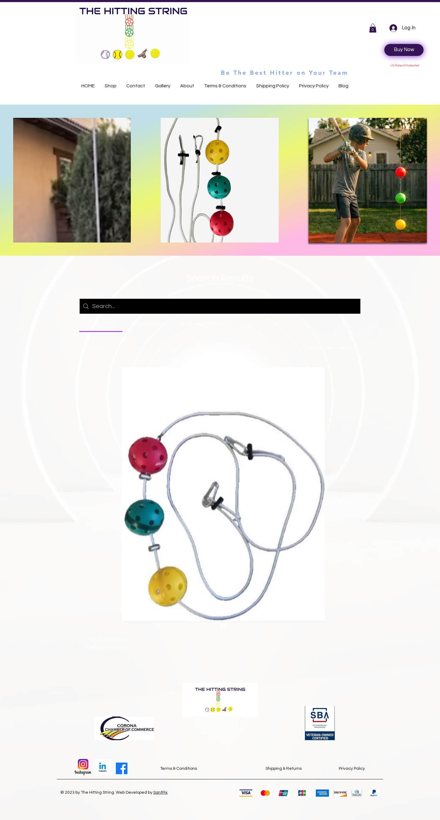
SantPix (160, 792)
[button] (373, 28)
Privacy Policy (352, 768)
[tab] (100, 324)
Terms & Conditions (178, 768)
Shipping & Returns (283, 768)
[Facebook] (122, 768)
